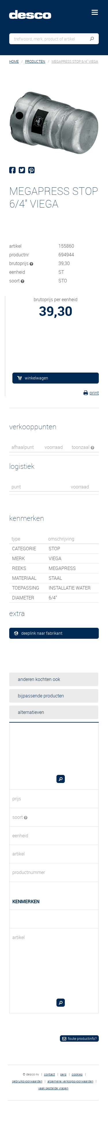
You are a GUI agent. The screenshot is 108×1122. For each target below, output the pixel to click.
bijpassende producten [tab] (41, 696)
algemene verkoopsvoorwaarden (70, 1081)
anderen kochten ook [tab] (39, 679)
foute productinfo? (82, 1038)
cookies (77, 1074)
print (94, 393)
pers (63, 1074)
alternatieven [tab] (31, 712)
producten (35, 61)
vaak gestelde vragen (53, 1088)
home (14, 61)
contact (49, 1074)
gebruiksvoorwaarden (27, 1081)
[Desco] (34, 11)
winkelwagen (36, 378)
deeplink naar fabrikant (41, 633)
